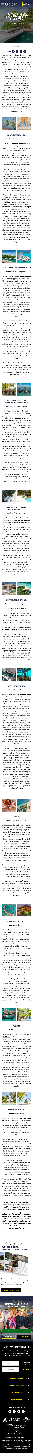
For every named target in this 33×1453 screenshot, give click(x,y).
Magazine (18, 46)
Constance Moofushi (18, 143)
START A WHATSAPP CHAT (18, 1331)
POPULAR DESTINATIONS (16, 1385)
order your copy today (11, 1290)
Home (14, 46)
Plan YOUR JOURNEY (27, 4)
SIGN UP (26, 1370)
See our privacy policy (26, 1363)
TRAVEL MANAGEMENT (16, 1378)
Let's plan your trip (9, 1336)
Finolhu (15, 825)
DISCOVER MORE (16, 1399)
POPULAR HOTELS (16, 1392)
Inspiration (12, 23)
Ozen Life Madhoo (24, 694)
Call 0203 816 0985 (24, 1336)
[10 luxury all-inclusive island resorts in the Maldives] (24, 51)
